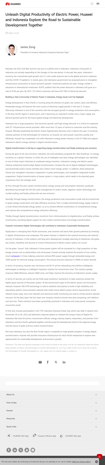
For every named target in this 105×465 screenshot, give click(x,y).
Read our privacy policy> (81, 462)
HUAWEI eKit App (21, 436)
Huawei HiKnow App (47, 436)
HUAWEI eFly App (73, 436)
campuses (15, 256)
